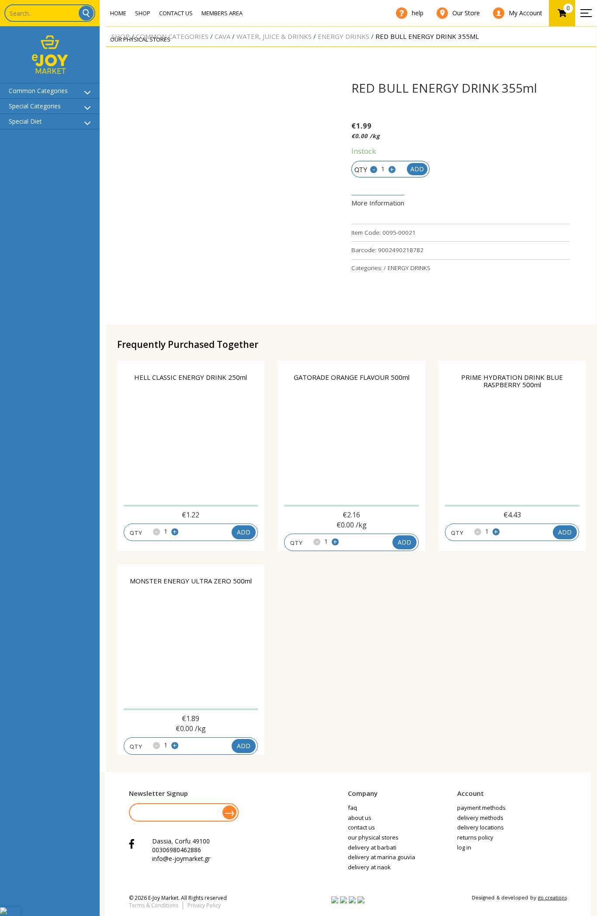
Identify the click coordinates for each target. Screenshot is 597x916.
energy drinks (343, 36)
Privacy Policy (204, 905)
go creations (552, 897)
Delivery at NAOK (369, 867)
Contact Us (176, 13)
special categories (35, 106)
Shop (142, 13)
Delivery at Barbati (372, 847)
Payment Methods (481, 808)
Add (417, 169)
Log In (464, 847)
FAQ (352, 808)
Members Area (222, 13)
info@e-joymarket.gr (181, 858)
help (417, 13)
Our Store (466, 13)
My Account (525, 13)
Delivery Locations (480, 827)
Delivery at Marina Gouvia (381, 857)
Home (118, 13)
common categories (38, 91)
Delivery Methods (480, 818)
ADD (243, 532)
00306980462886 (176, 850)
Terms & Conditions (153, 905)
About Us (359, 818)
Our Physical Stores (140, 39)
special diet (25, 121)
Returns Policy (475, 837)
